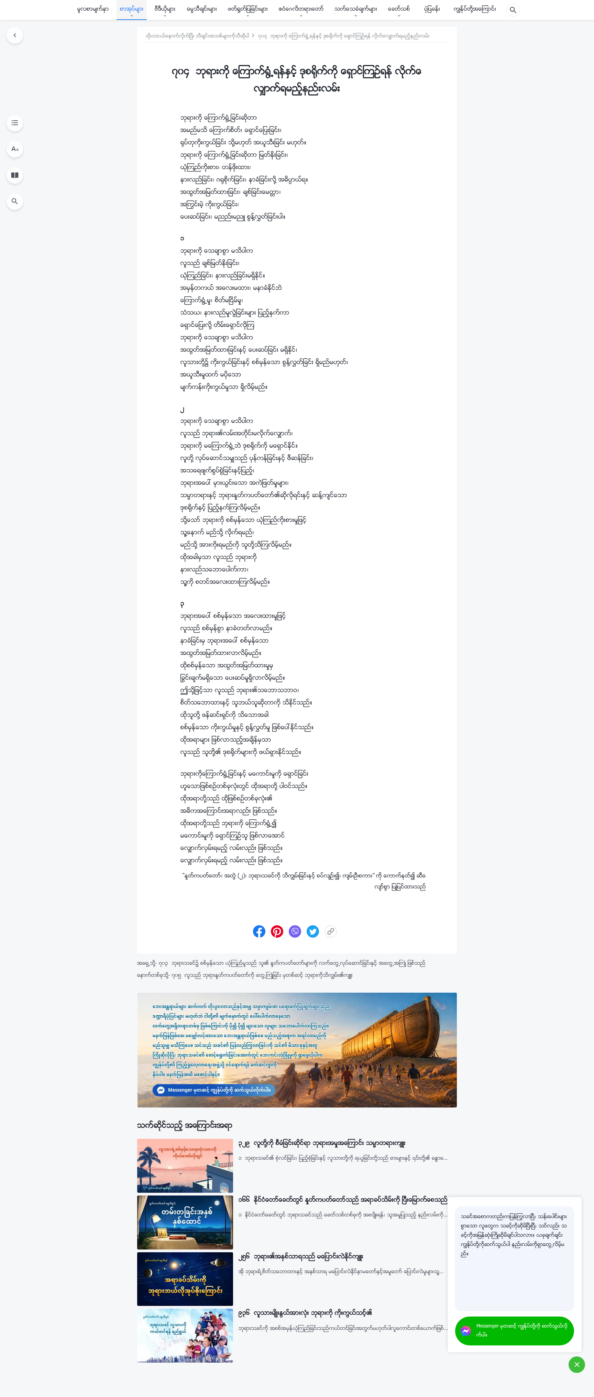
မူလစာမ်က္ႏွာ (93, 9)
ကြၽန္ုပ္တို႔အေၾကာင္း (475, 9)
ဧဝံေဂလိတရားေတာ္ (301, 9)
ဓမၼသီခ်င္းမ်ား (202, 9)
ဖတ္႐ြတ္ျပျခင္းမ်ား (248, 9)
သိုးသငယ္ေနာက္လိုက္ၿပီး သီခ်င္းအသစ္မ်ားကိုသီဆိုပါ (197, 36)
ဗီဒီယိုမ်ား (165, 9)
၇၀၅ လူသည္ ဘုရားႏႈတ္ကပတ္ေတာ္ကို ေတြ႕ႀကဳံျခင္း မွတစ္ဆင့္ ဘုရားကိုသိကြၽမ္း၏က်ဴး (262, 975)
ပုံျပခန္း (432, 9)
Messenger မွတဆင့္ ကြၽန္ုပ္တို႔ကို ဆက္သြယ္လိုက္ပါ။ (522, 1331)
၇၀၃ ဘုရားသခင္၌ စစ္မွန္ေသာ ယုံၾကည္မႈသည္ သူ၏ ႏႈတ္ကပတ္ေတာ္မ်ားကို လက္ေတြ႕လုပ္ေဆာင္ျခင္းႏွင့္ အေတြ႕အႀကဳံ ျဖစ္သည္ (292, 963)
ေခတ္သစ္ (399, 9)
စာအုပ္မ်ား (131, 9)
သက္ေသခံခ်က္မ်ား (355, 9)
